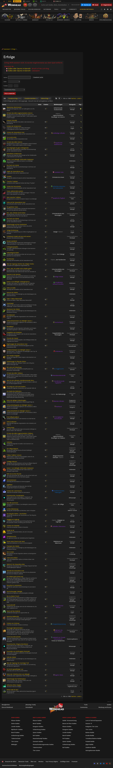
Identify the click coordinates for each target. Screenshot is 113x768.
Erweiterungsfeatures (72, 213)
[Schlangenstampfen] (4, 248)
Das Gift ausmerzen (12, 503)
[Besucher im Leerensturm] (4, 587)
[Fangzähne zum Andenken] (4, 334)
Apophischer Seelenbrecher (58, 143)
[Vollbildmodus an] (101, 9)
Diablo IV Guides (91, 717)
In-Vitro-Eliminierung (12, 509)
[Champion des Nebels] (4, 547)
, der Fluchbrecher (58, 259)
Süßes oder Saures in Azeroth (19, 68)
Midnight (72, 109)
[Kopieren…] (56, 98)
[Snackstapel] (4, 305)
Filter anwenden (10, 93)
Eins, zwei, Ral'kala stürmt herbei (16, 213)
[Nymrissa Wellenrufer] (4, 618)
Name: (5, 77)
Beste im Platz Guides (69, 723)
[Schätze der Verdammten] (4, 127)
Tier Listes (89, 729)
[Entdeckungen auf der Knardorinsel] (4, 226)
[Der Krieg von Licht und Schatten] (4, 387)
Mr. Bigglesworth (59, 369)
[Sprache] (110, 9)
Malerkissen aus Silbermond (58, 542)
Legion (72, 612)
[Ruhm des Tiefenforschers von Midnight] (4, 675)
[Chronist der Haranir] (4, 339)
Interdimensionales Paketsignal (58, 491)
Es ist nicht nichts (12, 137)
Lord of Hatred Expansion (94, 720)
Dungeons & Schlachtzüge (72, 401)
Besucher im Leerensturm (14, 585)
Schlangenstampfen (12, 247)
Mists (44, 1)
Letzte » (79, 98)
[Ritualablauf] (4, 328)
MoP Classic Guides (39, 717)
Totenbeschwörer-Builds (93, 738)
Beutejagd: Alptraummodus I (15, 628)
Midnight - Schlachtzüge (72, 451)
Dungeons (72, 323)
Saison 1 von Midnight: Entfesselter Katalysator (20, 468)
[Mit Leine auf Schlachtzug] (4, 368)
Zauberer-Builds (91, 747)
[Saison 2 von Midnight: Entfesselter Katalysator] (4, 161)
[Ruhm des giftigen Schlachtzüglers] (4, 401)
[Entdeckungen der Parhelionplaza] (4, 680)
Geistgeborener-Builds (93, 750)
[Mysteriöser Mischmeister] (4, 108)
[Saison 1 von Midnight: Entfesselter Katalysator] (4, 469)
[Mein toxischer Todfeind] (4, 198)
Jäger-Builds (89, 744)
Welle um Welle (11, 288)
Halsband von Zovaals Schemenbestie (59, 638)
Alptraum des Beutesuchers (58, 631)
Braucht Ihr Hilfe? (10, 761)
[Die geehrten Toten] (4, 208)
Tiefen (72, 116)
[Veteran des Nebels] (4, 294)
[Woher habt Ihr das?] (4, 691)
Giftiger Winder (59, 276)
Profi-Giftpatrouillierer (13, 417)
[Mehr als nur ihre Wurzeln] (4, 475)
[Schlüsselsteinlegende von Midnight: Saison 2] (4, 406)
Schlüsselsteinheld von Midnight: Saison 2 (18, 411)
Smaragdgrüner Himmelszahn (58, 417)
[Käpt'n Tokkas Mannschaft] (4, 299)
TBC (36, 1)
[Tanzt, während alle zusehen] (4, 192)
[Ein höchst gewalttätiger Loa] (4, 670)
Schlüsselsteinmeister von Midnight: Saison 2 (19, 321)
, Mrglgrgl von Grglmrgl (58, 521)
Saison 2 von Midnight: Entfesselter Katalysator (20, 159)
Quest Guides (37, 732)
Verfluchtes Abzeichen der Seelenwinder (59, 187)
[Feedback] (107, 9)
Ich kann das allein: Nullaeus (15, 373)
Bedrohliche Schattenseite (14, 153)
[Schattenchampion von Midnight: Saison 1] (4, 351)
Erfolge (13, 49)
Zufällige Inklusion (12, 461)
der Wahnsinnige (58, 394)
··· (49, 1)
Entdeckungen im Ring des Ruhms (16, 361)
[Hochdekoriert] (4, 316)
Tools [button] (56, 9)
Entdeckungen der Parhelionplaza (16, 679)
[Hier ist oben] (4, 553)
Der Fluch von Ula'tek (13, 165)
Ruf (72, 298)
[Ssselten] (4, 177)
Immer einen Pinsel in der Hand (16, 541)
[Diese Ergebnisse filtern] (59, 98)
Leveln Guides (15, 726)
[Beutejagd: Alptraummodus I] (4, 631)
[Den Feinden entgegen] (4, 357)
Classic (27, 1)
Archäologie (72, 554)
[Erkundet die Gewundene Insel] (4, 572)
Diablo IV (58, 1)
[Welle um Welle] (4, 288)
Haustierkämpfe (72, 202)
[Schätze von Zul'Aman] (4, 624)
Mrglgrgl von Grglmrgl (13, 519)
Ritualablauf (10, 326)
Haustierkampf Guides (40, 738)
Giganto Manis (59, 675)
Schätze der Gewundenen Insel (15, 132)
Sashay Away (10, 427)
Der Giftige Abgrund (12, 448)
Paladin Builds (90, 741)
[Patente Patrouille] (4, 122)
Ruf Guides (36, 735)
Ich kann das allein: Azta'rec (14, 142)
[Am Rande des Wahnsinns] (4, 394)
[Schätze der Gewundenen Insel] (4, 133)
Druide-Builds (90, 735)
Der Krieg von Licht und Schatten (16, 386)
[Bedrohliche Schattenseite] (4, 155)
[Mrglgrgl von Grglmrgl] (4, 521)
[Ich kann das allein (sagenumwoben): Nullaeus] (4, 436)
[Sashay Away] (4, 429)
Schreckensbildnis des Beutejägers (58, 270)
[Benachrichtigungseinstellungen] (104, 9)
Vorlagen (72, 607)
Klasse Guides (15, 720)
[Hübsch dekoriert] (4, 423)
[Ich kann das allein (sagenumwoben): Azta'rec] (4, 115)
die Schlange (58, 254)
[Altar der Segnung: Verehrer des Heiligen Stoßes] (4, 264)
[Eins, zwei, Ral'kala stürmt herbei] (4, 214)
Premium (74, 761)
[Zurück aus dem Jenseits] (4, 639)
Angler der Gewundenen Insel (15, 171)
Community (73, 9)
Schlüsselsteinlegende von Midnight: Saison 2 (19, 405)
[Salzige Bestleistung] (4, 231)
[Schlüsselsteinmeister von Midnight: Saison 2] (4, 322)
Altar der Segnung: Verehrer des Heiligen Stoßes (20, 264)
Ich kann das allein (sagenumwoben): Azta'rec (20, 113)
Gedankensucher (11, 536)
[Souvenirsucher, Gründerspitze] (4, 497)
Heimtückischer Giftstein (59, 606)
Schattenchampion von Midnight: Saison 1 (19, 350)
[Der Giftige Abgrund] (4, 450)
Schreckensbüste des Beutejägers (58, 214)
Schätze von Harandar (13, 525)
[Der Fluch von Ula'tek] (4, 166)
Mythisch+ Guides (17, 729)
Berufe (72, 127)
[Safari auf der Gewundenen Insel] (4, 203)
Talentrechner (15, 738)
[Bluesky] (100, 763)
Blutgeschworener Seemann (58, 456)
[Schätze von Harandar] (4, 526)
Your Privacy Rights (52, 761)
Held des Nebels (11, 657)
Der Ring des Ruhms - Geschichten (16, 513)
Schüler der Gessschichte (14, 186)
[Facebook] (103, 763)
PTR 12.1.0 (30, 5)
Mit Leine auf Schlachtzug (14, 367)
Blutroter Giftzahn (59, 401)
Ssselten (9, 176)
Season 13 (89, 723)
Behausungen (72, 498)
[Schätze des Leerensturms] (4, 491)
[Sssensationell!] (4, 606)
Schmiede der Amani (58, 177)
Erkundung (72, 108)
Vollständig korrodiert (13, 253)
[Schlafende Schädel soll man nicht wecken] (4, 237)
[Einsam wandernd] (4, 242)
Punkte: (6, 86)
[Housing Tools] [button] (19, 9)
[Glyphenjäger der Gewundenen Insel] (4, 345)
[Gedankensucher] (4, 537)
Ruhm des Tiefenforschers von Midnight (18, 674)
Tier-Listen (36, 750)
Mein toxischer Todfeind (14, 197)
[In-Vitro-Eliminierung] (4, 509)
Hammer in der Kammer (14, 274)
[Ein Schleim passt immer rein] (4, 579)
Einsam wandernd (12, 241)
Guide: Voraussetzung (70, 720)
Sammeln (72, 204)
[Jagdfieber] (4, 486)
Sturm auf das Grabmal (13, 611)
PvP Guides (66, 738)
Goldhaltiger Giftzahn (59, 133)
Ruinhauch (59, 406)
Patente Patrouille (12, 120)
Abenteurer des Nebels (13, 309)
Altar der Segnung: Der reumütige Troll (18, 663)
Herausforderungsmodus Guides (43, 744)
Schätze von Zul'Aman (13, 623)
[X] (97, 763)
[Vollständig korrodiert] (4, 254)
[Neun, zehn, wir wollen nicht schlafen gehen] (4, 270)
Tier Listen (14, 741)
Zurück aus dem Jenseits (14, 637)
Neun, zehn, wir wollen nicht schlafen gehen (19, 268)
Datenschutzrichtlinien (9, 765)
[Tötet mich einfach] (4, 559)
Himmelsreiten (72, 346)
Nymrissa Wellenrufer (13, 616)
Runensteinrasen (11, 480)
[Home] (12, 5)
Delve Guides (15, 723)
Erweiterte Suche (38, 77)
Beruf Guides (15, 732)
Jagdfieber (9, 484)
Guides (63, 9)
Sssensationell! (11, 605)
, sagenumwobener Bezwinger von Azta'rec (58, 115)
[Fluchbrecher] (4, 259)
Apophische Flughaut (59, 198)
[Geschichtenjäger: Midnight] (4, 592)
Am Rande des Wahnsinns (14, 391)
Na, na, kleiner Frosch (13, 596)
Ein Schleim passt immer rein (15, 576)
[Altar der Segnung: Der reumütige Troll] (4, 664)
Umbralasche (59, 351)
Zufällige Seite (64, 761)
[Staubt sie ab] (4, 531)
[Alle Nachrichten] (4, 1)
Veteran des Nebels (12, 292)
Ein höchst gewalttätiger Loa (15, 669)
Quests (72, 148)
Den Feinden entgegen (13, 355)
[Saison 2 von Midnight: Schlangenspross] (4, 283)
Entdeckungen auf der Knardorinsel (17, 224)
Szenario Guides (38, 741)
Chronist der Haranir (12, 338)
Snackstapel (10, 303)
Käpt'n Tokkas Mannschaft (14, 299)
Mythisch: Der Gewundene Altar (16, 564)
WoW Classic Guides (69, 717)
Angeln (72, 128)
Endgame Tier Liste (92, 726)
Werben (40, 761)
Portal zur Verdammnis (58, 641)
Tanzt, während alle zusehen (15, 191)
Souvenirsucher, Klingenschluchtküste (17, 644)
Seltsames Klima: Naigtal (14, 685)
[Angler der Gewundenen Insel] (4, 172)
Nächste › (74, 98)
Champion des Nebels (13, 546)
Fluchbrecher (10, 259)
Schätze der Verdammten (14, 126)
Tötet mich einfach (12, 558)
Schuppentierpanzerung (59, 624)
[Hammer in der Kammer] (4, 276)
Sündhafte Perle (58, 172)
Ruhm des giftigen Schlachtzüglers (16, 400)
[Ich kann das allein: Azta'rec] (4, 143)
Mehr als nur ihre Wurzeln (14, 474)
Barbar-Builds (90, 732)
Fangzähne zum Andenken (14, 332)
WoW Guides (15, 717)
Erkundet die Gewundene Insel (15, 571)
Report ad (109, 701)
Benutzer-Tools (23, 761)
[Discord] (94, 763)
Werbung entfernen (87, 9)
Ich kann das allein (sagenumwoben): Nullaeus (20, 433)
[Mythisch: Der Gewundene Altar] (4, 565)
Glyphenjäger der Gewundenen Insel (17, 344)
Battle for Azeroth (72, 510)
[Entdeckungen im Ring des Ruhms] (4, 363)
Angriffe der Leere (72, 686)
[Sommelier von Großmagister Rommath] (4, 653)
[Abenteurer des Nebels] (4, 310)
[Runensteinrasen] (4, 480)
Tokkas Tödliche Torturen (14, 455)
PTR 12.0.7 (35, 5)
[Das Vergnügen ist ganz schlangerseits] (4, 149)
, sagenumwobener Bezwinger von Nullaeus (58, 436)
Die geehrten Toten (12, 207)
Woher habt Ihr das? (12, 690)
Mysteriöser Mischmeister (14, 107)
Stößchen (9, 442)
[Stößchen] (4, 443)
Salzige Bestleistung (12, 230)
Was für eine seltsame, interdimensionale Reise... (21, 380)
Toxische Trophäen (12, 181)
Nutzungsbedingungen (26, 765)
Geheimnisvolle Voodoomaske (58, 108)
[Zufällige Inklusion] (4, 463)
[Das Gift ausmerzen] (4, 504)
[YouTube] (106, 763)
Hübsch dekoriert (11, 422)
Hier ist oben (10, 552)
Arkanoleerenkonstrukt (58, 375)
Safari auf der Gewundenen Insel (16, 202)
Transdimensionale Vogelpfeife (58, 382)
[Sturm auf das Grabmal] (4, 612)
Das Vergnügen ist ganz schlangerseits (18, 148)
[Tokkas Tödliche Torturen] (4, 456)
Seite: (5, 81)
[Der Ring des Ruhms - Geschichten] (4, 515)
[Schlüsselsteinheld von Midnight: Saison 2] (4, 412)
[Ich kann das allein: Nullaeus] (4, 375)
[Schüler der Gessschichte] (4, 187)
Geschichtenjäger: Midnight (14, 591)
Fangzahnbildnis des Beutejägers (58, 334)
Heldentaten (72, 114)
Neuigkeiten (7, 9)
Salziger (58, 232)
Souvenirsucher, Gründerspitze (15, 495)
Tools (85, 704)
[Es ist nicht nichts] (4, 138)
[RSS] (110, 763)
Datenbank (47, 9)
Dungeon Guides (38, 726)
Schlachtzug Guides (17, 735)
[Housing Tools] (31, 704)
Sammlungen (72, 382)
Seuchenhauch (59, 322)
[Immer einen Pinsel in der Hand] (4, 542)
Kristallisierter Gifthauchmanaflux (58, 283)
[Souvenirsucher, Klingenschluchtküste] (4, 646)
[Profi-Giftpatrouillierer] (4, 417)
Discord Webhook (34, 9)
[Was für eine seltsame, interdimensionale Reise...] (4, 382)
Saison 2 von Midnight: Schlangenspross (18, 282)
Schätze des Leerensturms (14, 491)
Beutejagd (72, 215)
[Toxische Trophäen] (4, 182)
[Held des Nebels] (4, 658)
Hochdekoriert (11, 315)
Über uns (33, 761)
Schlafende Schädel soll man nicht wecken (19, 236)
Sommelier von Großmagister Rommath (18, 651)
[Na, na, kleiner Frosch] (4, 599)
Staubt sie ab (10, 530)
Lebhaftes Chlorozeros (58, 526)
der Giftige (58, 504)
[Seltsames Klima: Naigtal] (4, 685)
